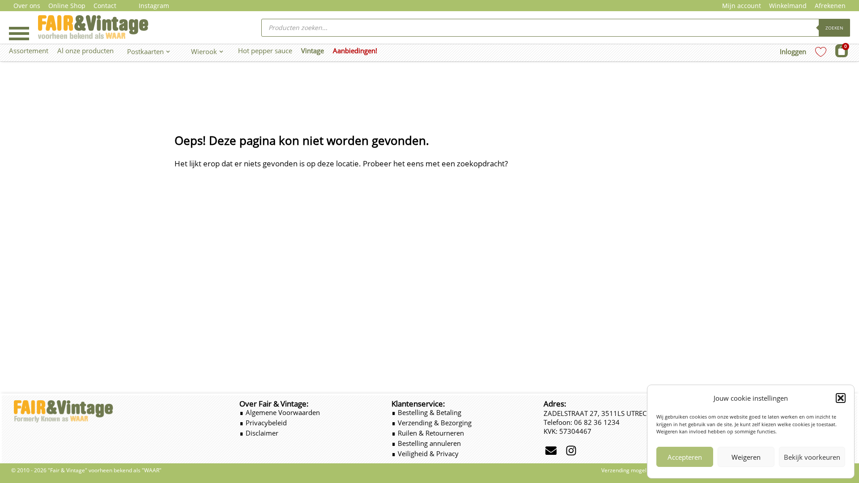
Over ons (26, 5)
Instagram (154, 5)
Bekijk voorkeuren (812, 457)
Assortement (28, 50)
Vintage (312, 50)
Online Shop (66, 5)
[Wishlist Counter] (820, 51)
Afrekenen (830, 5)
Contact (105, 5)
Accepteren (685, 457)
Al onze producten (85, 50)
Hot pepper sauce (265, 50)
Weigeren (746, 457)
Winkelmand (788, 5)
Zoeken (834, 28)
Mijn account (741, 5)
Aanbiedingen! (355, 50)
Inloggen (793, 51)
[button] (840, 398)
